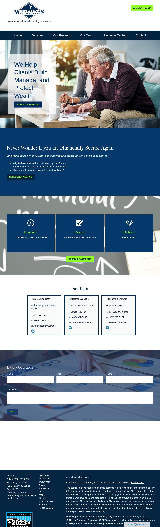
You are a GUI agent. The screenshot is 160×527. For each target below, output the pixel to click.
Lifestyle (43, 498)
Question (11, 389)
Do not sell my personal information (107, 523)
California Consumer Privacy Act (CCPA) (86, 520)
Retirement (44, 478)
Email (59, 374)
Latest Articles (46, 501)
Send (12, 411)
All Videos (44, 504)
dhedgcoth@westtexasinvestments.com (45, 326)
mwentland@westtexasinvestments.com (83, 322)
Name (10, 374)
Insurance (44, 488)
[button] (18, 35)
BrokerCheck (137, 482)
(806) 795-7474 (42, 320)
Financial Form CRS (81, 477)
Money (42, 495)
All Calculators (46, 508)
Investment (44, 482)
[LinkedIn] (33, 331)
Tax (41, 491)
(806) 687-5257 (79, 317)
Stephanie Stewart (115, 305)
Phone (109, 374)
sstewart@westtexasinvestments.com (120, 322)
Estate (42, 485)
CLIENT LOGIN (144, 8)
